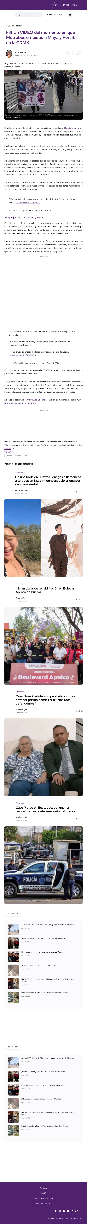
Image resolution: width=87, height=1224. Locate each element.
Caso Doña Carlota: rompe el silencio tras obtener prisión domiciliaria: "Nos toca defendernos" (45, 700)
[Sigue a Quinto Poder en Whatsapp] (52, 1210)
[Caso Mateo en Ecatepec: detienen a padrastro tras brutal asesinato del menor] (43, 865)
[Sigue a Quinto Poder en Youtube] (68, 1210)
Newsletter (9, 448)
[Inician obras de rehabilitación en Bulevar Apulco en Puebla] (43, 646)
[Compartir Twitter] (73, 53)
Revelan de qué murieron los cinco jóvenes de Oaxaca (42, 952)
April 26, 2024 (45, 210)
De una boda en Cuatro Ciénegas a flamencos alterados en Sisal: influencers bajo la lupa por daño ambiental (48, 480)
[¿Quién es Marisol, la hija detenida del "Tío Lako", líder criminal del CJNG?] (13, 943)
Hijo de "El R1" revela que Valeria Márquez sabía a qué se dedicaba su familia (47, 980)
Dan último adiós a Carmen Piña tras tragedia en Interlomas (44, 993)
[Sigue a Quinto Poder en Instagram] (64, 1210)
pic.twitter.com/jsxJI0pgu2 (28, 202)
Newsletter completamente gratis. (20, 403)
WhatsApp (9, 445)
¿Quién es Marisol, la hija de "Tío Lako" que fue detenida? (43, 938)
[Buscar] (19, 14)
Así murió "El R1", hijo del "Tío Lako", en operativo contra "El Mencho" (47, 925)
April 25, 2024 (53, 363)
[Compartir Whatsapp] (78, 53)
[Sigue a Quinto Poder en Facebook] (56, 1210)
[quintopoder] (62, 5)
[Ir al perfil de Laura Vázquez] (9, 53)
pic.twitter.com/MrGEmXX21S (22, 355)
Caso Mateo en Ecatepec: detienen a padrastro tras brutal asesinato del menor (45, 809)
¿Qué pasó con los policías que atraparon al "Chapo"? (41, 965)
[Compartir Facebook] (67, 53)
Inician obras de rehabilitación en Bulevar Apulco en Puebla (45, 590)
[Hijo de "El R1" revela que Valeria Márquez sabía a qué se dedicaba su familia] (13, 983)
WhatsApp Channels (36, 399)
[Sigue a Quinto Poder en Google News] (78, 1210)
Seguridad (9, 455)
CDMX (27, 455)
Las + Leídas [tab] (12, 913)
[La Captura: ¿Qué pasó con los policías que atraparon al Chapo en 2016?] (13, 970)
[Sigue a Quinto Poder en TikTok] (72, 1210)
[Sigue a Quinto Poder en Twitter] (60, 1210)
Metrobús (18, 455)
